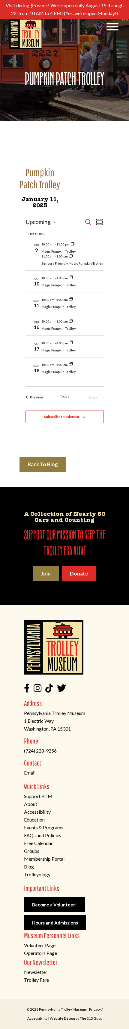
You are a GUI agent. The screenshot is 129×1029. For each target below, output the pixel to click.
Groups (31, 851)
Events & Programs (43, 827)
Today (64, 396)
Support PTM (38, 796)
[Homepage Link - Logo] (25, 34)
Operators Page (40, 953)
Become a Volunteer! (54, 904)
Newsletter (35, 972)
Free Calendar (38, 843)
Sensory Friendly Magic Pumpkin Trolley (72, 263)
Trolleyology (37, 874)
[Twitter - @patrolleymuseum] (61, 689)
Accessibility (37, 812)
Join (46, 573)
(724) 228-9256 (40, 750)
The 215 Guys (91, 1018)
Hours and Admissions (55, 922)
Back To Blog (43, 464)
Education (34, 819)
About (30, 804)
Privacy (95, 1009)
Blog (29, 866)
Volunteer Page (40, 945)
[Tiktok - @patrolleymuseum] (49, 689)
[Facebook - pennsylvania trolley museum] (27, 689)
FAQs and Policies (42, 835)
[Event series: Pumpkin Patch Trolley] (73, 244)
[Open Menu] (112, 27)
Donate (79, 573)
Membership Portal (44, 859)
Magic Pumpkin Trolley (58, 251)
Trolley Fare (36, 980)
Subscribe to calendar (62, 416)
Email (29, 772)
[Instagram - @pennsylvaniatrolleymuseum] (37, 689)
